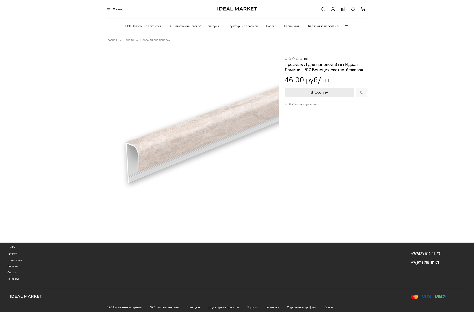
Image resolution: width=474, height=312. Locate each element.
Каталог (12, 253)
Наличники (291, 26)
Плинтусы (212, 26)
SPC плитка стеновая (183, 26)
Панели (128, 40)
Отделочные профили (321, 26)
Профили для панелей (155, 40)
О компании (14, 260)
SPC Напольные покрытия (143, 26)
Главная (112, 40)
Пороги (271, 26)
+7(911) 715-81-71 (425, 262)
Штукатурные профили (242, 26)
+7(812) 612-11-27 (425, 253)
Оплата (11, 272)
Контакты (13, 278)
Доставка (12, 266)
